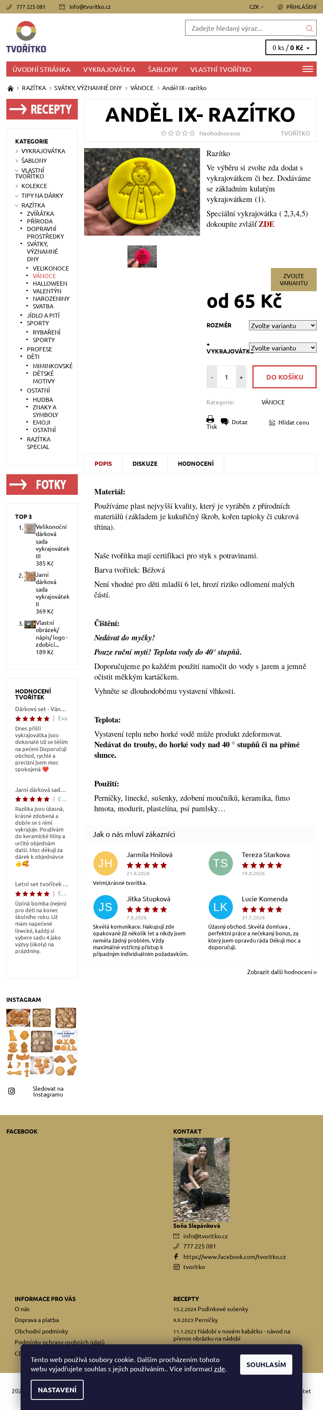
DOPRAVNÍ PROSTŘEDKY (45, 232)
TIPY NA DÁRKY (42, 195)
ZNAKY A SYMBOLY (45, 410)
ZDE (266, 223)
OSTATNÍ (38, 390)
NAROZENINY (51, 298)
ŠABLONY (163, 69)
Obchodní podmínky (41, 1331)
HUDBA (43, 399)
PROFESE (39, 349)
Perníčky (206, 1319)
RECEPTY (186, 1298)
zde (219, 1368)
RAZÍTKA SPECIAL (38, 442)
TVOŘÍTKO (295, 133)
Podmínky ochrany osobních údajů (60, 1342)
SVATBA (43, 306)
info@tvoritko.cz (90, 6)
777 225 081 (30, 6)
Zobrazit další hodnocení (279, 971)
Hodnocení (196, 463)
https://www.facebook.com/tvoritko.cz (234, 1256)
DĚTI (33, 356)
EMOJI (41, 422)
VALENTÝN (47, 291)
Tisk (212, 426)
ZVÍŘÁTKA (40, 213)
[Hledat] (310, 28)
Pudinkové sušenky (223, 1308)
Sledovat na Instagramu (48, 1091)
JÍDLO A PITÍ (43, 315)
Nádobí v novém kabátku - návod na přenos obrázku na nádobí (231, 1334)
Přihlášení (301, 6)
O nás (22, 1308)
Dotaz (240, 421)
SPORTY (38, 323)
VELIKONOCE (51, 268)
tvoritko (194, 1266)
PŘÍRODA (40, 221)
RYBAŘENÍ (47, 332)
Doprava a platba (37, 1319)
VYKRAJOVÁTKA (109, 69)
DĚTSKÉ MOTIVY (44, 377)
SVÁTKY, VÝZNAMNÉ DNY (42, 251)
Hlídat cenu (293, 422)
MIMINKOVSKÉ (53, 365)
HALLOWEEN (50, 283)
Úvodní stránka (42, 69)
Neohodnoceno (219, 133)
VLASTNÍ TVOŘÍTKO (221, 69)
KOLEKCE (34, 185)
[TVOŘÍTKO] (84, 37)
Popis (103, 463)
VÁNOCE (273, 402)
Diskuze (144, 463)
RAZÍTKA (33, 205)
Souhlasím (266, 1364)
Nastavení (57, 1389)
